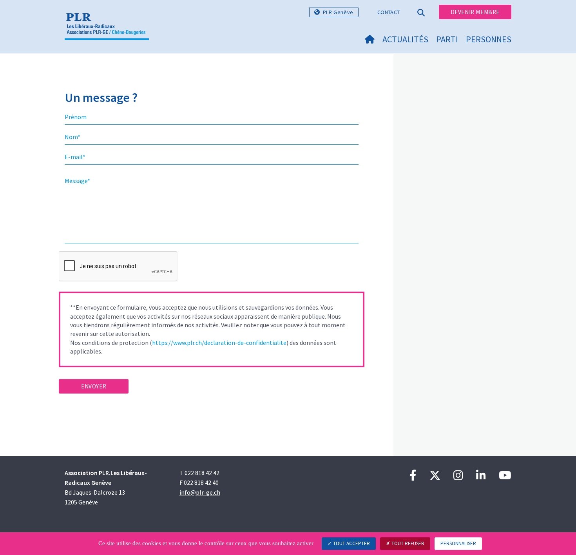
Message (77, 181)
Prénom (76, 117)
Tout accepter (351, 543)
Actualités (405, 39)
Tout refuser (407, 543)
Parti (447, 39)
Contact (388, 12)
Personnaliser (458, 543)
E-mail (75, 157)
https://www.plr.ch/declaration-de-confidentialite (219, 342)
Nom (72, 137)
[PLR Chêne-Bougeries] (110, 16)
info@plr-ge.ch (199, 492)
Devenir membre (475, 12)
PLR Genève (338, 12)
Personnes (488, 39)
